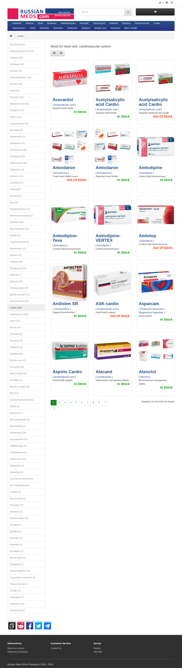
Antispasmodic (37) (19, 288)
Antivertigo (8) (16, 472)
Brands (97, 648)
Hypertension (18, 28)
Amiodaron (64, 167)
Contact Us (56, 648)
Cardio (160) (16, 308)
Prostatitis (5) (16, 380)
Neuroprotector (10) (19, 229)
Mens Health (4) (17, 498)
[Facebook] (29, 624)
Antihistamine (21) (18, 452)
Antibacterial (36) (18, 433)
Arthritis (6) (15, 327)
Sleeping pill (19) (18, 268)
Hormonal (115, 28)
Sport (40, 23)
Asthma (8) (15, 189)
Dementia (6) (16, 334)
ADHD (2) (14, 406)
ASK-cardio (107, 303)
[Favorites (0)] (167, 3)
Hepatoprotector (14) (20, 209)
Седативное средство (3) (22, 577)
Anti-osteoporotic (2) (19, 419)
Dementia (44, 28)
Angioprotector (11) (19, 123)
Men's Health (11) (18, 373)
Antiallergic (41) (17, 143)
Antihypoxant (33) (18, 150)
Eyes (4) (14, 202)
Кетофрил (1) (16, 551)
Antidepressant (68, 23)
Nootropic (52, 23)
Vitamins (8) (15, 255)
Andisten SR (65, 303)
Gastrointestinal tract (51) (22, 400)
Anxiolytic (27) (16, 183)
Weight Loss (100, 28)
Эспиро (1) (15, 590)
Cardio (156, 23)
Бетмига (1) (15, 525)
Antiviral (29, 23)
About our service (15, 648)
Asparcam (149, 303)
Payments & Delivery (17, 652)
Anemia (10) (16, 117)
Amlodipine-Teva (65, 238)
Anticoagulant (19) (19, 439)
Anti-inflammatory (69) (20, 77)
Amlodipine (150, 167)
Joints (32, 28)
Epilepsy (126, 23)
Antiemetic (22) (17, 604)
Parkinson (72, 28)
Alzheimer (58, 28)
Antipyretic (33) (17, 169)
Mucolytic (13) (16, 505)
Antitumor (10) (16, 176)
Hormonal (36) (17, 367)
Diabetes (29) (16, 354)
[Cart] (171, 3)
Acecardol (63, 99)
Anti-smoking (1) (18, 426)
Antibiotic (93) (16, 58)
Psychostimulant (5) (19, 242)
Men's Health (130, 28)
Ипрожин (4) (16, 544)
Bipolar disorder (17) (20, 294)
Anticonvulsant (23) (19, 301)
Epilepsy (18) (16, 281)
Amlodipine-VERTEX (108, 238)
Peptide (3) (15, 235)
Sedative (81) (16, 261)
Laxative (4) (15, 492)
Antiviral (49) (16, 71)
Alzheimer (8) (16, 340)
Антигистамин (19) (19, 518)
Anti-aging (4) (16, 130)
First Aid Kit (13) (17, 44)
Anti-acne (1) (16, 413)
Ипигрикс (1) (16, 538)
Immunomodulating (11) (21, 215)
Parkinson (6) (16, 347)
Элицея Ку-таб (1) (19, 584)
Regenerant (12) (18, 248)
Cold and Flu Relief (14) (21, 479)
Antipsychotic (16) (18, 163)
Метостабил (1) (17, 558)
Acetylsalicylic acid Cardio (110, 102)
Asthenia (113, 23)
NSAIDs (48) (16, 84)
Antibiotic (16, 23)
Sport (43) (14, 90)
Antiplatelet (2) (17, 465)
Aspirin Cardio (67, 371)
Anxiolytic (84, 23)
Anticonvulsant (142, 23)
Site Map (98, 652)
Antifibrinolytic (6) (18, 446)
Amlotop (147, 235)
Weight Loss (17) (18, 360)
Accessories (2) (17, 610)
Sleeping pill (99, 23)
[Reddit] (20, 624)
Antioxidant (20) (17, 156)
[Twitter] (38, 624)
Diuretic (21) (16, 196)
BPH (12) (14, 393)
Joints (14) (15, 321)
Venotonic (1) (16, 511)
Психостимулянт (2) (20, 571)
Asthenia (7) (16, 275)
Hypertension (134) (19, 314)
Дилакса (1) (15, 531)
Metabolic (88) (17, 222)
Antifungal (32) (17, 64)
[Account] (161, 3)
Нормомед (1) (17, 564)
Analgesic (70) (17, 110)
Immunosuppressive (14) (22, 51)
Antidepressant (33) (19, 104)
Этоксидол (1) (17, 597)
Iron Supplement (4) (19, 485)
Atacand (104, 371)
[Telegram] (47, 624)
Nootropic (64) (17, 97)
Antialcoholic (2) (17, 136)
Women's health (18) (20, 386)
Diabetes (85, 28)
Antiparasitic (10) (18, 459)
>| (54, 408)
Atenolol (147, 371)
